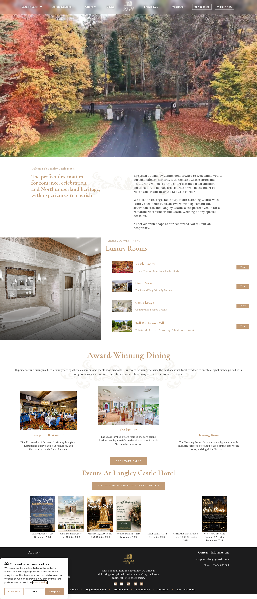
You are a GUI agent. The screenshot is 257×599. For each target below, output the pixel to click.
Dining (110, 6)
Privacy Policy (40, 582)
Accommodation (62, 6)
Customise (14, 591)
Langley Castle (30, 6)
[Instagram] (141, 583)
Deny (34, 591)
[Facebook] (115, 583)
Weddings (177, 6)
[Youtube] (121, 583)
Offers (89, 6)
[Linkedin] (135, 583)
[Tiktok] (128, 583)
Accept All (54, 591)
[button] (30, 518)
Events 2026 (151, 6)
